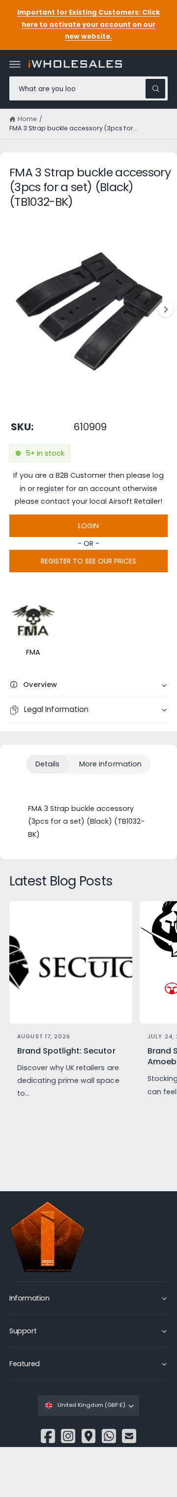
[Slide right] (166, 309)
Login (88, 526)
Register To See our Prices (88, 561)
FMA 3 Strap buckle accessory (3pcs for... (73, 128)
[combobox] (88, 88)
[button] (15, 64)
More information (110, 764)
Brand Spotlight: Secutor (66, 1051)
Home (27, 119)
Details (47, 764)
